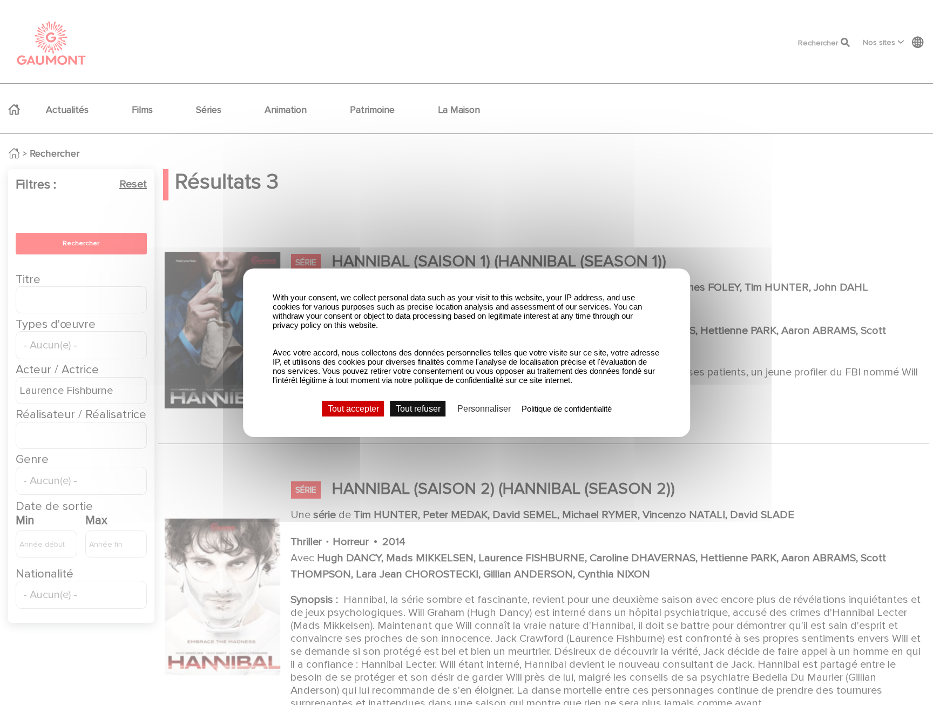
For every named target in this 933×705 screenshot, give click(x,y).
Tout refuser (418, 408)
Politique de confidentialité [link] (567, 408)
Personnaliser (484, 408)
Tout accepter (353, 408)
